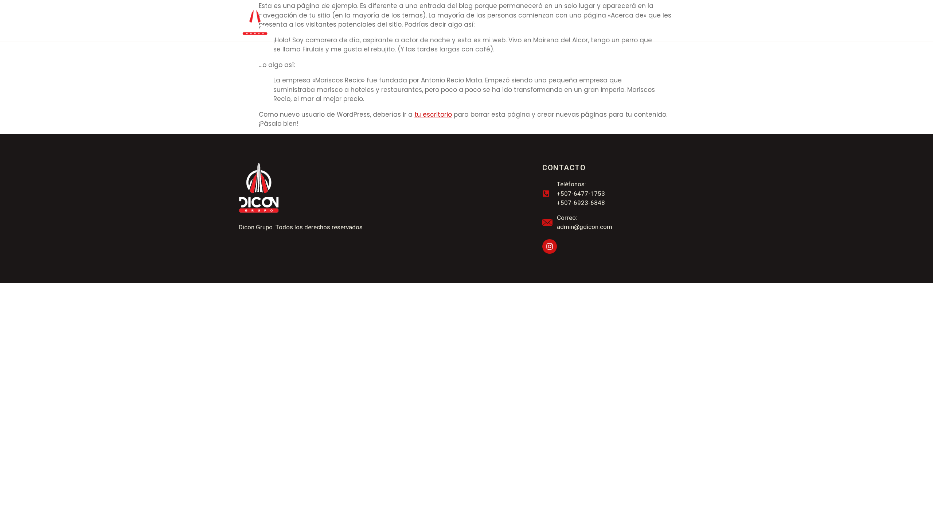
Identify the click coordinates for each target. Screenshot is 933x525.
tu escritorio (433, 114)
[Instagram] (549, 246)
